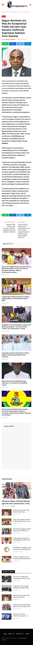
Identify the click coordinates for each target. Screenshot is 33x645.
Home (3, 12)
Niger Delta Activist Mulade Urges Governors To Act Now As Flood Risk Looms (14, 383)
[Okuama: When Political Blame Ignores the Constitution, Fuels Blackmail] (16, 490)
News (3, 16)
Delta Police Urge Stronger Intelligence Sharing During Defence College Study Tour (21, 587)
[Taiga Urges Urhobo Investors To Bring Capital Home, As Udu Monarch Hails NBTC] (16, 286)
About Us (11, 634)
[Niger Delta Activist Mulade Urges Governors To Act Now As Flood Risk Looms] (16, 371)
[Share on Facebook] (12, 43)
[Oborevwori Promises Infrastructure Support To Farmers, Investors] (6, 616)
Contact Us (19, 634)
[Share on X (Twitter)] (20, 43)
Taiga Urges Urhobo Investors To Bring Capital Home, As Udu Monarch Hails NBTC (15, 298)
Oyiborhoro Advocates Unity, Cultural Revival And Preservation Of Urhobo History (22, 511)
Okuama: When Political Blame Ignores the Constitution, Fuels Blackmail (16, 503)
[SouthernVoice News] (17, 4)
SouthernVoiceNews (9, 39)
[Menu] (3, 5)
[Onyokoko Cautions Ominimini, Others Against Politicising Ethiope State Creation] (16, 342)
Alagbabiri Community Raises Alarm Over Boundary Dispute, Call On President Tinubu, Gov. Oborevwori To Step (16, 327)
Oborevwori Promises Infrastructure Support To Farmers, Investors (20, 615)
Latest (7, 12)
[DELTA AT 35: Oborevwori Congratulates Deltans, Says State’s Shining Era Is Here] (6, 579)
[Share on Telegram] (27, 43)
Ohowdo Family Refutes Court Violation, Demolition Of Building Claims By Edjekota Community (9, 228)
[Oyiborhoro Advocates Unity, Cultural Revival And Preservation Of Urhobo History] (6, 512)
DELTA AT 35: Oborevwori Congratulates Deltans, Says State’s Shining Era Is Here (21, 578)
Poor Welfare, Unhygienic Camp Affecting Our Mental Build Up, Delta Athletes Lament (22, 549)
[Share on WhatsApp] (5, 43)
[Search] (30, 5)
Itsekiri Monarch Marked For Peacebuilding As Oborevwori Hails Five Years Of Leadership (21, 539)
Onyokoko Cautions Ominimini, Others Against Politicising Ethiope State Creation (15, 355)
